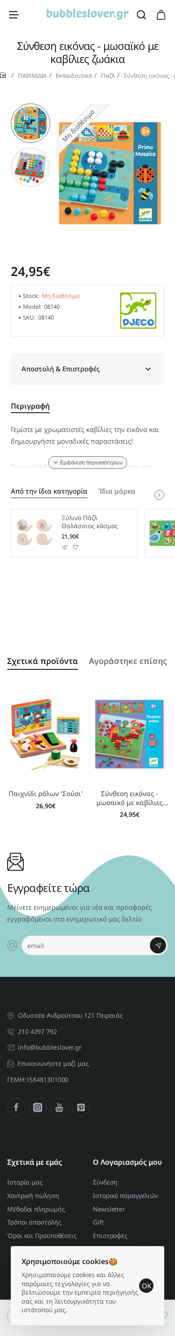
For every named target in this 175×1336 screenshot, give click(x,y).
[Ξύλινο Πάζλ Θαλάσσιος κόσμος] (35, 533)
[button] (30, 107)
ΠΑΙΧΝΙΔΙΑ (32, 75)
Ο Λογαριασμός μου (127, 1162)
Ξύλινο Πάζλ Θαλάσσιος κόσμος (89, 522)
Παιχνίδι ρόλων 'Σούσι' (46, 793)
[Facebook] (16, 1107)
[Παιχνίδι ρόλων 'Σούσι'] (45, 733)
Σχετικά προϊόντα (42, 660)
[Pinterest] (81, 1107)
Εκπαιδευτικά (74, 75)
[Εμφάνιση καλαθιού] (161, 14)
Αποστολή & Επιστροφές (61, 368)
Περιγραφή (30, 406)
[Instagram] (38, 1107)
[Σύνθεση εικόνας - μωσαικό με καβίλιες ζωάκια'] (129, 733)
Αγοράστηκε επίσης (128, 660)
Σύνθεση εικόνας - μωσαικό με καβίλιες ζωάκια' (129, 798)
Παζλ (108, 75)
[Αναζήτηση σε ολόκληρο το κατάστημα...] (141, 14)
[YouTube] (59, 1107)
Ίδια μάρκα (117, 491)
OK (146, 1285)
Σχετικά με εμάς (34, 1162)
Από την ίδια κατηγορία (49, 491)
